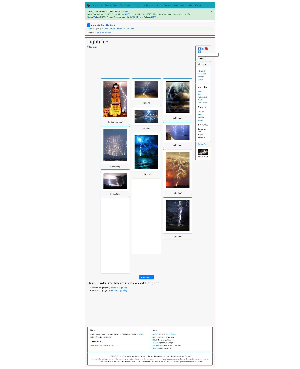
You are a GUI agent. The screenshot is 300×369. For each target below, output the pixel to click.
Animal (96, 5)
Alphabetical (202, 97)
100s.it (154, 340)
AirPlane (100, 32)
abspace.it (156, 334)
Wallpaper (198, 5)
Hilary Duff (201, 71)
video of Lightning (119, 290)
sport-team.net (157, 337)
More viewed (202, 103)
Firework (109, 32)
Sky (153, 5)
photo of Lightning (119, 287)
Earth (115, 5)
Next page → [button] (146, 277)
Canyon (200, 79)
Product (146, 5)
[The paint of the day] (203, 152)
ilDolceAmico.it (157, 345)
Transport (167, 5)
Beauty (108, 5)
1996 (134, 17)
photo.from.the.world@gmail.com (102, 345)
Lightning (110, 25)
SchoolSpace (171, 334)
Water (176, 5)
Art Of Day (203, 144)
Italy (190, 5)
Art (101, 5)
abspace (108, 337)
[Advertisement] (146, 62)
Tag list (200, 100)
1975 (154, 17)
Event (122, 5)
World (183, 5)
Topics (200, 91)
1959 (128, 14)
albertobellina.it (157, 348)
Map (199, 94)
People (138, 5)
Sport (159, 5)
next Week (123, 11)
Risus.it (155, 343)
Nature (130, 5)
